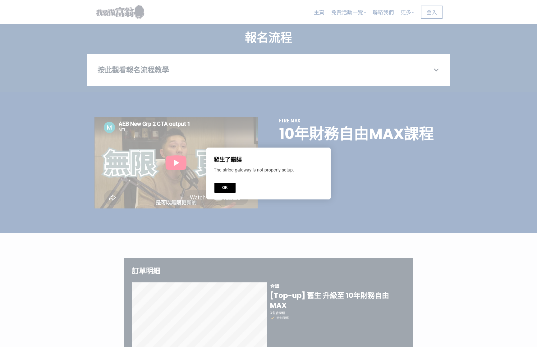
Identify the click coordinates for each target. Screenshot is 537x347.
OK (225, 187)
